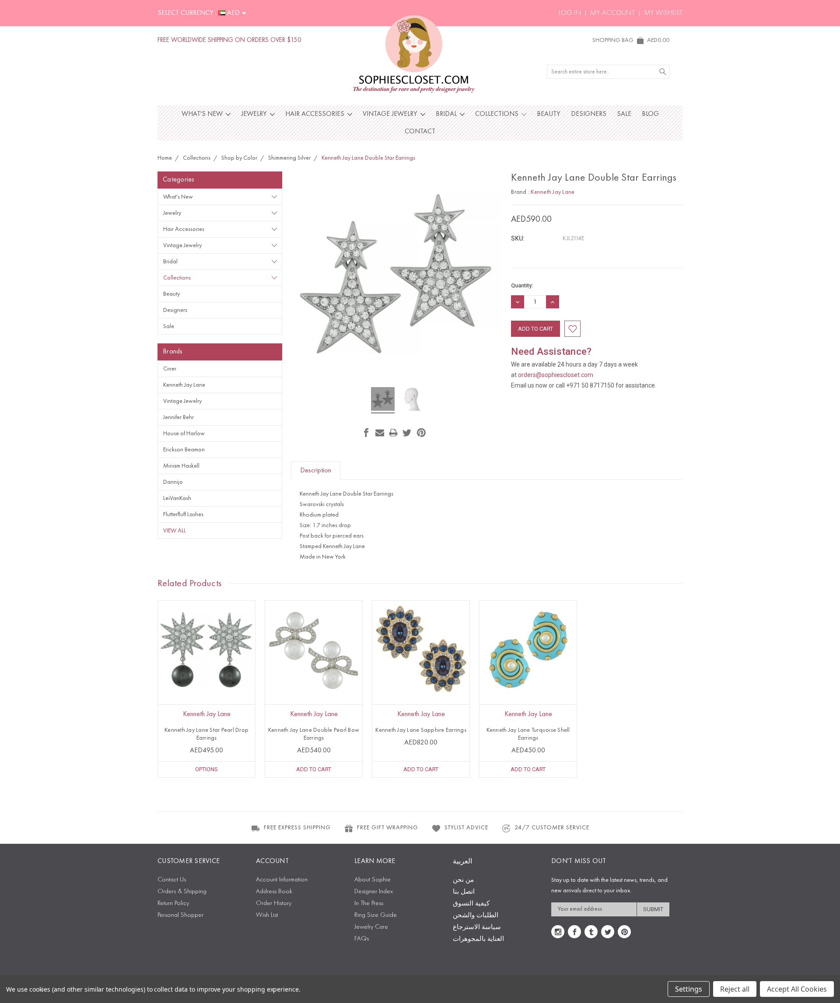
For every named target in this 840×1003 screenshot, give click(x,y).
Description (315, 470)
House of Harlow (184, 433)
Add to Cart (313, 769)
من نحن (463, 880)
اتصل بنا (464, 892)
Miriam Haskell (181, 466)
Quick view (206, 668)
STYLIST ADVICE (466, 828)
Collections (497, 114)
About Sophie (372, 880)
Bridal (447, 114)
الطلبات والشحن (475, 915)
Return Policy (173, 903)
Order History (273, 903)
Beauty (548, 114)
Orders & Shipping (182, 891)
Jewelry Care (371, 927)
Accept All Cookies (797, 989)
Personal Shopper (180, 915)
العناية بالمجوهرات (478, 939)
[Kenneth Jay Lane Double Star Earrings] (383, 400)
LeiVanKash (177, 498)
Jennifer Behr (178, 417)
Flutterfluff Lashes (183, 514)
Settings (688, 989)
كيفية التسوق (471, 904)
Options (206, 769)
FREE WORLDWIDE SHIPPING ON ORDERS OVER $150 (229, 40)
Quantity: (522, 285)
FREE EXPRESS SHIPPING (297, 828)
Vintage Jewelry (391, 114)
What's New (203, 114)
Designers (588, 114)
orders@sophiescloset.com (555, 374)
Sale (624, 114)
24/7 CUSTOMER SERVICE (551, 828)
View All (174, 531)
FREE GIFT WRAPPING (387, 828)
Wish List (267, 915)
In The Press (368, 903)
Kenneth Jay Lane (184, 385)
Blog (650, 114)
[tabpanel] (206, 689)
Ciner (169, 369)
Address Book (274, 891)
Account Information (282, 880)
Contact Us (172, 880)
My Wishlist (663, 13)
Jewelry (255, 114)
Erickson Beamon (184, 450)
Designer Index (373, 891)
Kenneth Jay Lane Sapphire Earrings (420, 730)
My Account (612, 13)
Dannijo (173, 482)
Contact (420, 131)
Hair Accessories (315, 114)
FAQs (361, 939)
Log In (570, 13)
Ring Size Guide (375, 915)
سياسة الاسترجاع (477, 927)
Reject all (734, 989)
